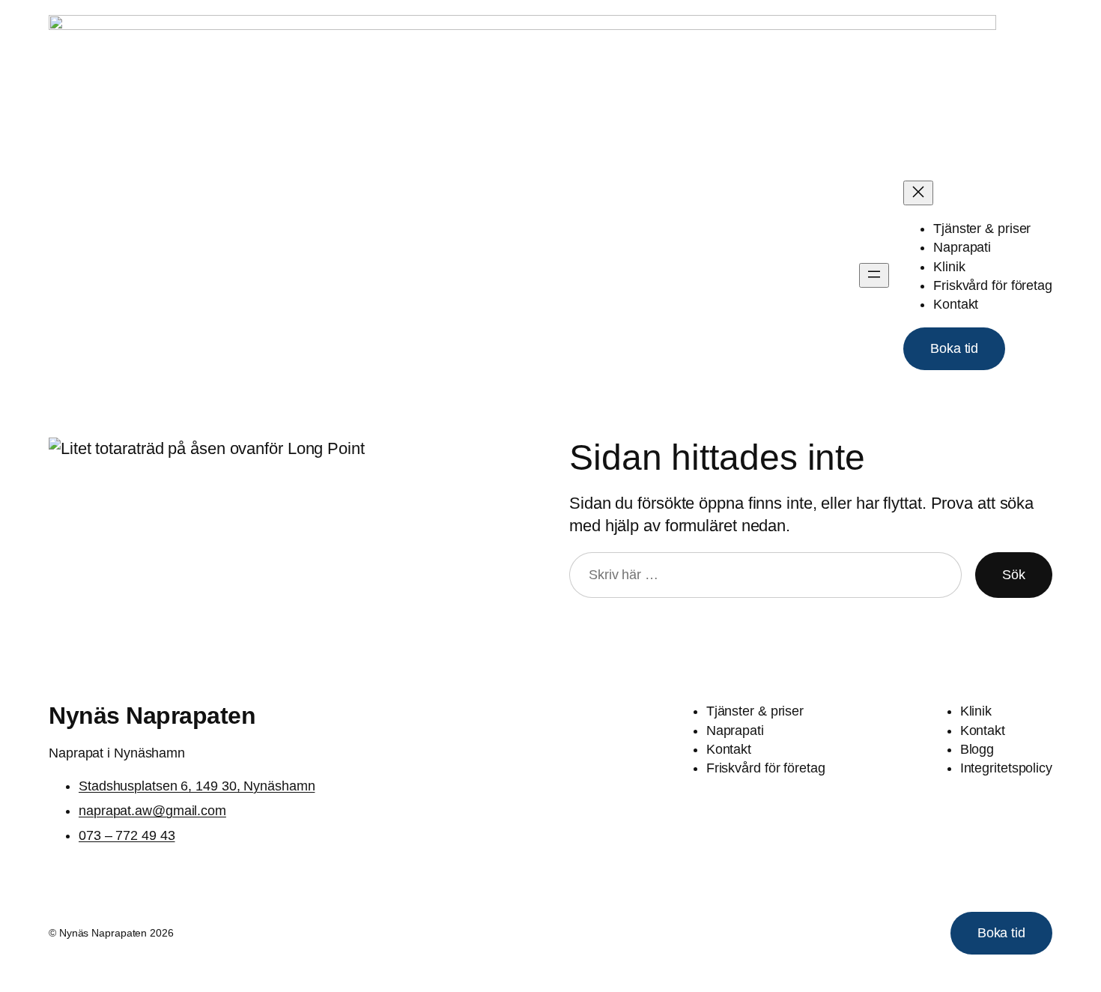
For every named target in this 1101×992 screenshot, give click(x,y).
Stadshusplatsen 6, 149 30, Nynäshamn (197, 785)
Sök (1013, 574)
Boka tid (954, 348)
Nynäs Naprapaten (152, 715)
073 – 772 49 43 (127, 835)
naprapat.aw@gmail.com (152, 810)
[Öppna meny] (874, 275)
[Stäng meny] (918, 193)
